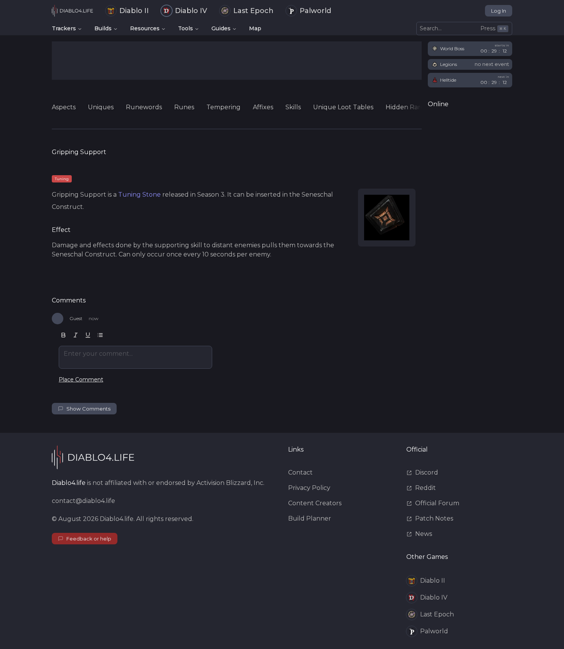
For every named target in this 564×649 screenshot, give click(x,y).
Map (255, 28)
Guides (221, 28)
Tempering (223, 107)
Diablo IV (191, 11)
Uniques (101, 107)
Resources (145, 28)
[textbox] (135, 357)
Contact (300, 472)
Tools (185, 28)
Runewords (144, 107)
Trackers (64, 28)
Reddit (425, 487)
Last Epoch (253, 11)
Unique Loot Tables (343, 107)
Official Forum (437, 503)
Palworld (315, 11)
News (423, 533)
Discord (426, 472)
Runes (184, 107)
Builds (103, 28)
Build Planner (309, 518)
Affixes (263, 107)
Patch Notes (434, 518)
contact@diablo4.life (83, 500)
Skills (293, 107)
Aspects (64, 107)
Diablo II (134, 11)
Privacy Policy (309, 487)
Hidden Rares (406, 107)
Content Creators (314, 503)
